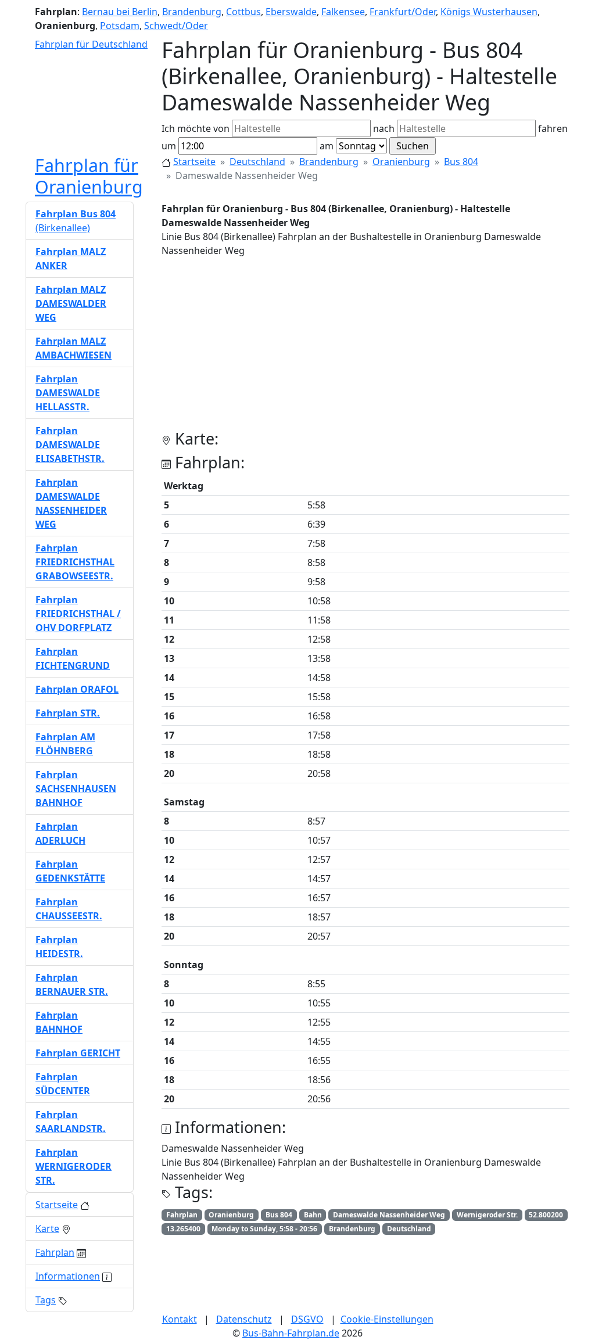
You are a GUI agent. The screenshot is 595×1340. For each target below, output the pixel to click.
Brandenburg (191, 11)
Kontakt (179, 1319)
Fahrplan (54, 1252)
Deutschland (257, 161)
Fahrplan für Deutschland (91, 44)
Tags (45, 1300)
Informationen (67, 1276)
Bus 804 (461, 161)
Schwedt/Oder (176, 25)
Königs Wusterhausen (488, 11)
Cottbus (243, 11)
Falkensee (343, 11)
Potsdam (119, 25)
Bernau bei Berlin (119, 11)
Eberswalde (291, 11)
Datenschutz (244, 1319)
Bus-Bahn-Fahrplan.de (290, 1333)
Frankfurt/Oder (403, 11)
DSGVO (307, 1319)
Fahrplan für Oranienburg (89, 176)
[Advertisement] (365, 348)
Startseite (194, 161)
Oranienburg (401, 161)
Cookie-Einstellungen (386, 1319)
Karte (47, 1228)
